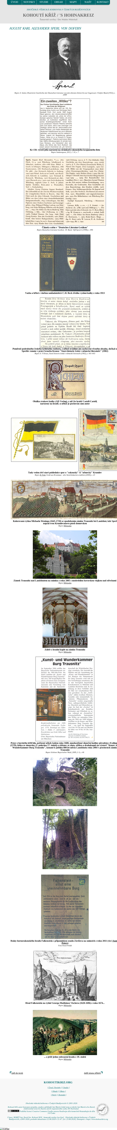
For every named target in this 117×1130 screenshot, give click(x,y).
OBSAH (58, 2)
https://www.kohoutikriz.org (97, 1119)
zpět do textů (17, 1073)
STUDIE (44, 2)
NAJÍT (87, 2)
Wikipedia (67, 526)
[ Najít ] (54, 1095)
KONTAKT (103, 2)
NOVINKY (29, 2)
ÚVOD (14, 2)
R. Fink (43, 475)
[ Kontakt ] (62, 1095)
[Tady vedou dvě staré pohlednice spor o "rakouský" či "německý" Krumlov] (44, 439)
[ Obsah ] (55, 1091)
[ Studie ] (65, 1088)
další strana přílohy (92, 1073)
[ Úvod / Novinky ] (55, 1088)
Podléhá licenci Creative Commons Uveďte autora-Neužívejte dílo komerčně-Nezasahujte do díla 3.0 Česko (57, 1112)
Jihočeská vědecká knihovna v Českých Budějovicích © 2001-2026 (51, 1103)
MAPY (73, 2)
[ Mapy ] (62, 1091)
